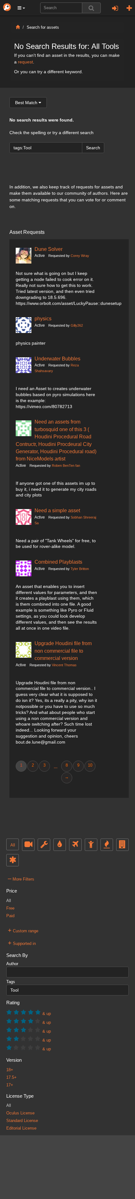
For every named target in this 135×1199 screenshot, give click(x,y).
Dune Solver (48, 249)
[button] (21, 8)
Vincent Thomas (64, 665)
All (12, 845)
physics (43, 318)
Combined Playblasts (58, 562)
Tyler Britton (80, 569)
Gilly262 (77, 325)
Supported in (22, 942)
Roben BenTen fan (66, 465)
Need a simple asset (57, 510)
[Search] (91, 8)
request (25, 61)
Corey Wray (80, 256)
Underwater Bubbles (57, 358)
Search (93, 147)
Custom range (23, 930)
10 (90, 765)
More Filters (21, 878)
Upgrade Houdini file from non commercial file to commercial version (63, 650)
